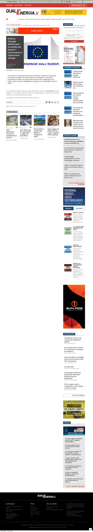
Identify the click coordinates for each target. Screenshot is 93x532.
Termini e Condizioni (61, 527)
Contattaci (28, 5)
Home (7, 24)
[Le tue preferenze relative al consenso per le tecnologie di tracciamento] (90, 529)
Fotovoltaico (37, 19)
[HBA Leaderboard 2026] (64, 12)
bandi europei (13, 106)
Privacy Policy (3, 531)
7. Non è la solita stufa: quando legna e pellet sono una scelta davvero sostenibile (73, 460)
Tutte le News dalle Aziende (76, 183)
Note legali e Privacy (44, 527)
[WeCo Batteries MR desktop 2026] (74, 55)
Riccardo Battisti (12, 63)
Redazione (9, 5)
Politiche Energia (29, 19)
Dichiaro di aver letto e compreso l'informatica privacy (73, 35)
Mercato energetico (46, 19)
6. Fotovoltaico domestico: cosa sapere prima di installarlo (73, 467)
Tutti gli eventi (78, 395)
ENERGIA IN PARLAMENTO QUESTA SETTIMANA (77, 265)
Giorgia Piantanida (52, 137)
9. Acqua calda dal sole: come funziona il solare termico (72, 446)
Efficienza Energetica (56, 19)
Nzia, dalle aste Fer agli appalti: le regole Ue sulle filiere (25, 133)
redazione (71, 525)
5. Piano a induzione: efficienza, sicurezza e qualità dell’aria (72, 473)
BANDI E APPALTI (78, 212)
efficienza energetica (23, 106)
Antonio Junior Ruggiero (39, 139)
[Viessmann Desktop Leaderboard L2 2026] (32, 30)
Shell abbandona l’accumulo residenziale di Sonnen (11, 134)
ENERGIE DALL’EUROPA (77, 245)
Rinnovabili (21, 19)
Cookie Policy (53, 527)
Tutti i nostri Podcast (75, 486)
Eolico (63, 19)
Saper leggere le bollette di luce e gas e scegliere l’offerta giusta (53, 132)
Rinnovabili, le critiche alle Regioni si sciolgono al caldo (39, 133)
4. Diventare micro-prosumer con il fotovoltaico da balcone (74, 480)
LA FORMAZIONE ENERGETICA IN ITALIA (78, 228)
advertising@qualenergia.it (56, 509)
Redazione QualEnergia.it (11, 140)
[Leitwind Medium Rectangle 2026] (74, 196)
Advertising (19, 5)
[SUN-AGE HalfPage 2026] (74, 306)
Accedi (75, 1)
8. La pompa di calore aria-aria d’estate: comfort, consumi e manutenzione (73, 453)
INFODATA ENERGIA (12, 1)
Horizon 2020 (32, 106)
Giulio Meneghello (24, 138)
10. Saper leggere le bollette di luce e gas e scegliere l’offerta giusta (73, 440)
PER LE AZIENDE (51, 504)
